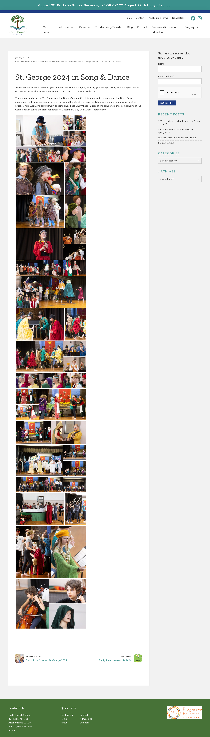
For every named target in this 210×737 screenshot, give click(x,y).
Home (128, 17)
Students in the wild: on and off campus (177, 137)
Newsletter (178, 17)
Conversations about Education (165, 29)
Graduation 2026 (166, 143)
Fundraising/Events (108, 27)
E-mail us (13, 730)
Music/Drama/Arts (52, 61)
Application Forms (158, 17)
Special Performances (71, 61)
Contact (140, 17)
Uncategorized (114, 61)
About (64, 722)
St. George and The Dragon (94, 61)
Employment (193, 27)
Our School (47, 29)
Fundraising (67, 714)
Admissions (65, 27)
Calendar (85, 27)
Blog (130, 27)
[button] (39, 130)
